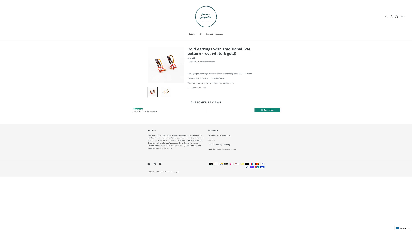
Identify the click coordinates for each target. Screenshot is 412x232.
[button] (402, 228)
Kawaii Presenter (159, 172)
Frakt (199, 62)
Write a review (267, 110)
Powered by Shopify (172, 172)
